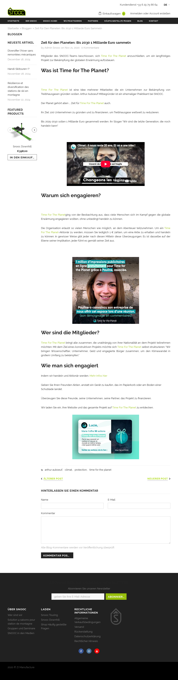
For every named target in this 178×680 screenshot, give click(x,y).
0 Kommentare (90, 47)
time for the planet (100, 469)
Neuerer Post (157, 478)
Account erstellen (159, 13)
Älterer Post (53, 478)
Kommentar (48, 513)
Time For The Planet (114, 55)
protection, (82, 469)
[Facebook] (81, 651)
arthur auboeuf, (55, 469)
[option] (22, 140)
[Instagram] (89, 651)
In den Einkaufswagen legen (23, 157)
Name (44, 499)
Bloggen (27, 28)
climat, (70, 469)
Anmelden (136, 13)
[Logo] (17, 11)
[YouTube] (96, 651)
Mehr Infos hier (98, 375)
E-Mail (111, 499)
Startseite (13, 28)
